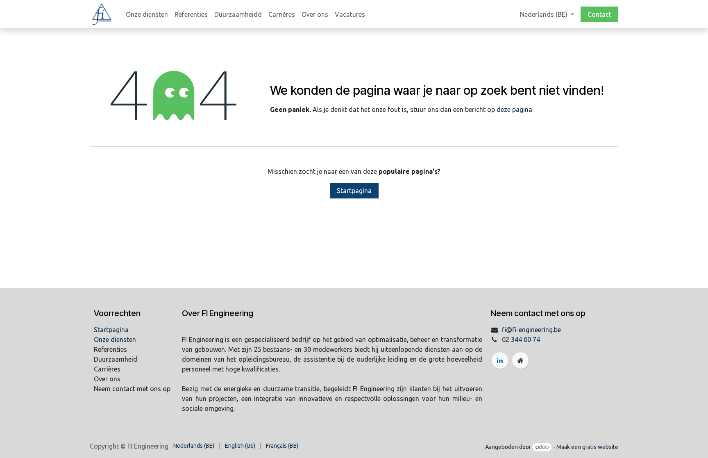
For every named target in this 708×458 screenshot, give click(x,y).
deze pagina (514, 109)
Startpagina (354, 190)
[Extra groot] (520, 360)
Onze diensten (115, 339)
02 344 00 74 (521, 339)
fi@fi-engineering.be (531, 329)
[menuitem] (147, 14)
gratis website (600, 447)
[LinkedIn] (500, 360)
